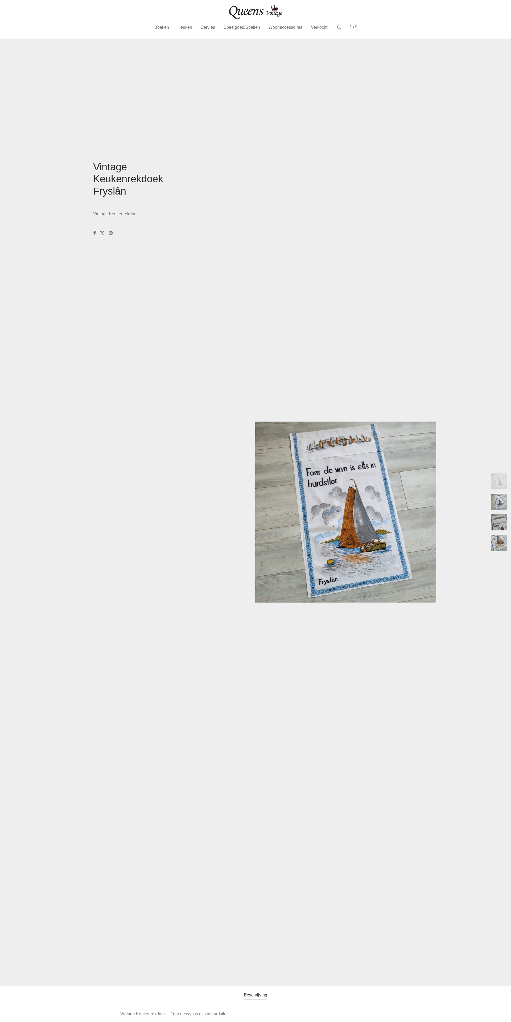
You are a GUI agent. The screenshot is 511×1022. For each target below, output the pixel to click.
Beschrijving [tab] (255, 995)
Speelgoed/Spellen (242, 27)
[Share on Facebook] (94, 233)
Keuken (185, 27)
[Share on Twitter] (102, 233)
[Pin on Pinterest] (111, 233)
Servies (208, 27)
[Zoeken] (339, 27)
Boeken (161, 27)
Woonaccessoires (285, 27)
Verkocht (319, 27)
